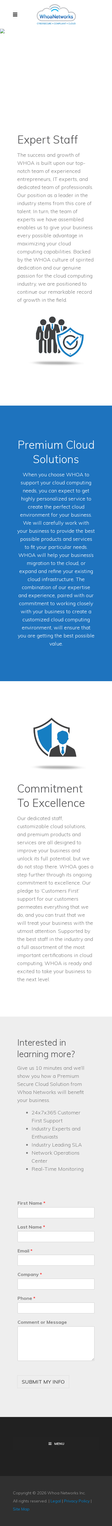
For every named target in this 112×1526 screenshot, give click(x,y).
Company (30, 1274)
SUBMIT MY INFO (43, 1381)
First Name (31, 1203)
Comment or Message (42, 1322)
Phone (26, 1298)
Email (25, 1251)
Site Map (21, 1509)
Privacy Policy (77, 1501)
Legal (56, 1501)
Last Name (31, 1227)
